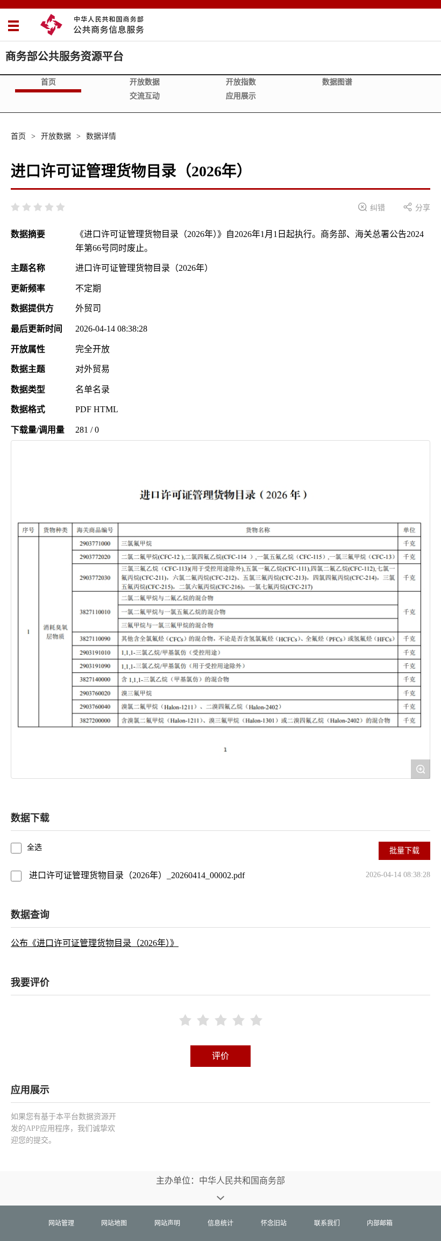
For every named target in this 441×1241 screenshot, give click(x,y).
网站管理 (61, 1223)
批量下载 (404, 851)
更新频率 (28, 288)
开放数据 (145, 82)
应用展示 (241, 96)
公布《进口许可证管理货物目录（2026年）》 (95, 943)
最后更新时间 (36, 328)
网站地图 (114, 1223)
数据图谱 (337, 82)
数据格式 (28, 409)
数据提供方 (32, 308)
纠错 (371, 207)
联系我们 (327, 1223)
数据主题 (28, 369)
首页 (48, 82)
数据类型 (28, 389)
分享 (416, 207)
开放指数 (241, 82)
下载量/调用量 (38, 429)
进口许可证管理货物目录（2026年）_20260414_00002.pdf (137, 875)
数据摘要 (28, 234)
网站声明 (167, 1223)
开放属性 (28, 349)
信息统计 (220, 1223)
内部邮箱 (380, 1223)
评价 (220, 1055)
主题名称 (28, 267)
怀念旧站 (274, 1223)
